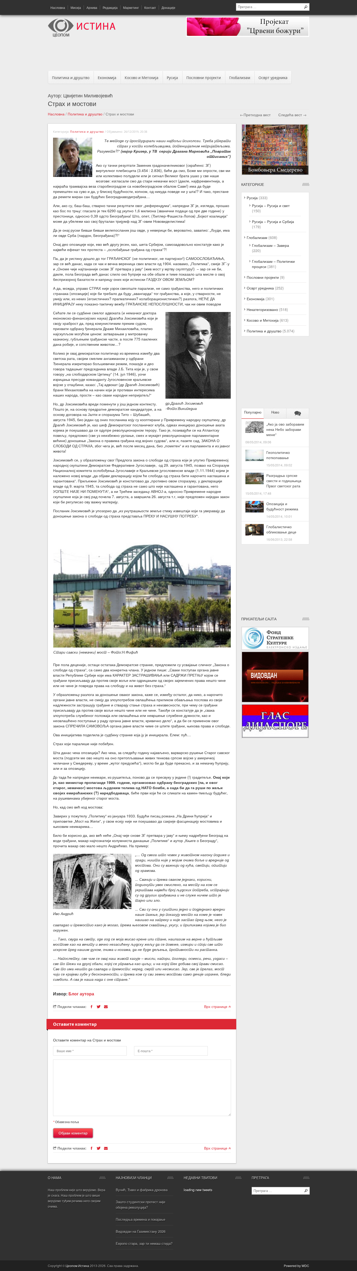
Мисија (76, 7)
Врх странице (216, 1006)
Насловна (57, 7)
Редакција (110, 7)
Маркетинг (131, 7)
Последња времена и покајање (140, 1219)
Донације (168, 7)
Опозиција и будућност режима (282, 506)
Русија (172, 77)
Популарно (252, 412)
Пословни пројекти (203, 77)
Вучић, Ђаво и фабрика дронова (142, 1189)
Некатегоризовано (262, 309)
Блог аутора (81, 994)
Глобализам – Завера (270, 245)
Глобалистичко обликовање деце (281, 529)
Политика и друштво (70, 77)
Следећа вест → (292, 114)
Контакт (150, 7)
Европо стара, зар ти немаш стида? (144, 1243)
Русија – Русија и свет (271, 205)
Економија (107, 77)
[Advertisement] (178, 55)
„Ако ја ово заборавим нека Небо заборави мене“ (285, 429)
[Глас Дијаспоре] (275, 736)
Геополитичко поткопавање (278, 455)
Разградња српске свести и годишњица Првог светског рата (283, 480)
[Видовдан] (275, 701)
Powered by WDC (296, 1265)
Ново (275, 412)
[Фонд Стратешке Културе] (275, 648)
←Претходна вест (255, 114)
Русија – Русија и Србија (273, 221)
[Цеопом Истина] (82, 35)
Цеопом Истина (77, 1265)
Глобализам (239, 77)
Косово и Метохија (141, 77)
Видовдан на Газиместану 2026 (140, 1231)
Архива (92, 7)
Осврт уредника (272, 77)
